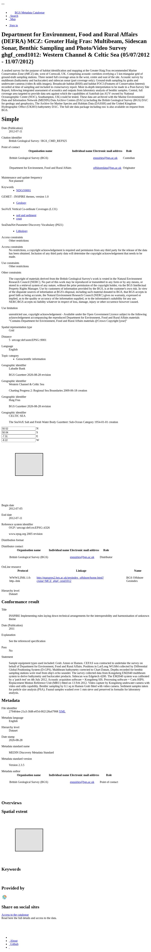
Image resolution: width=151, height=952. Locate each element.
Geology (21, 202)
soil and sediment (26, 215)
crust (19, 218)
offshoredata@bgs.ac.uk (107, 167)
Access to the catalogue (15, 914)
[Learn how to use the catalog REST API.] (9, 947)
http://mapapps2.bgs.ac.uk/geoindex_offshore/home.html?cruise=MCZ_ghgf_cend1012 (70, 579)
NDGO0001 (23, 190)
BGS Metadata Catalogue (30, 12)
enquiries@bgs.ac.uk (105, 157)
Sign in (14, 25)
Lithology (22, 231)
